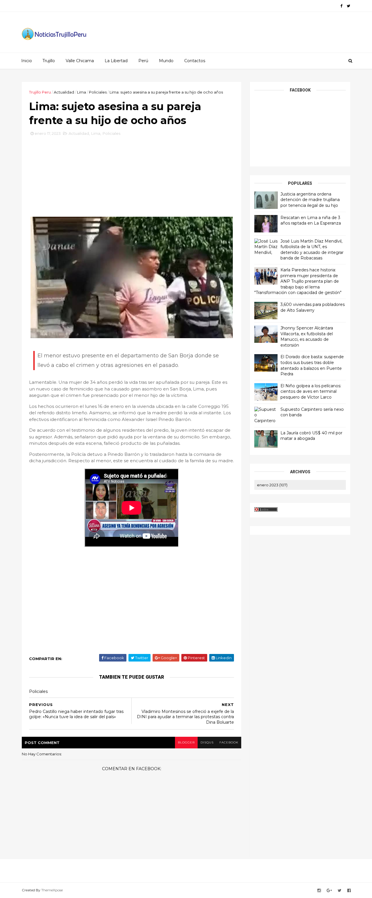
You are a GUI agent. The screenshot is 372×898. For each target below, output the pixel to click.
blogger (186, 742)
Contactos (194, 60)
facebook (228, 742)
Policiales (98, 92)
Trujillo (48, 60)
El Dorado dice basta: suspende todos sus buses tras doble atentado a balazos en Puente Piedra (312, 365)
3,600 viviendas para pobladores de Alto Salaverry (312, 307)
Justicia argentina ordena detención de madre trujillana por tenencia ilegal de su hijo (310, 199)
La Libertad (116, 60)
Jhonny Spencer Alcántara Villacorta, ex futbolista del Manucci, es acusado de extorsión (306, 336)
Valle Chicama (80, 60)
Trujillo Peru (40, 92)
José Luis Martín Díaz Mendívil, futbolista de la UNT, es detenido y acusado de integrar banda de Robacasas (312, 250)
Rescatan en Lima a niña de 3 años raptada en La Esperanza (310, 220)
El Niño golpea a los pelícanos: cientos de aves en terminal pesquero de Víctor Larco (310, 391)
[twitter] (348, 6)
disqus (207, 742)
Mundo (166, 60)
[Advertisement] (131, 178)
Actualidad (64, 92)
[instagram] (319, 890)
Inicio (26, 60)
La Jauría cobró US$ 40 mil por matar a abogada (311, 435)
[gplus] (329, 890)
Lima (81, 92)
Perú (143, 60)
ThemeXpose (52, 890)
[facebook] (341, 6)
